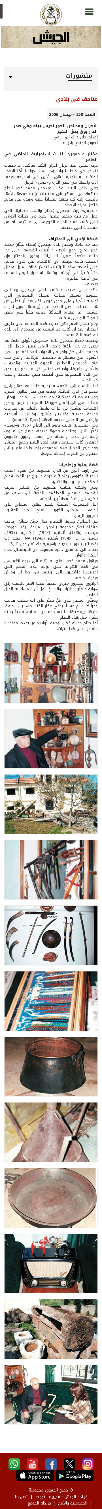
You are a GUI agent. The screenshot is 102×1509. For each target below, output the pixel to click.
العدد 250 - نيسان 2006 (72, 114)
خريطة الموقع (39, 1503)
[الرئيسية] (51, 14)
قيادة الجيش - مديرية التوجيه (61, 1497)
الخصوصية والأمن (72, 1503)
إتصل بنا (22, 1497)
